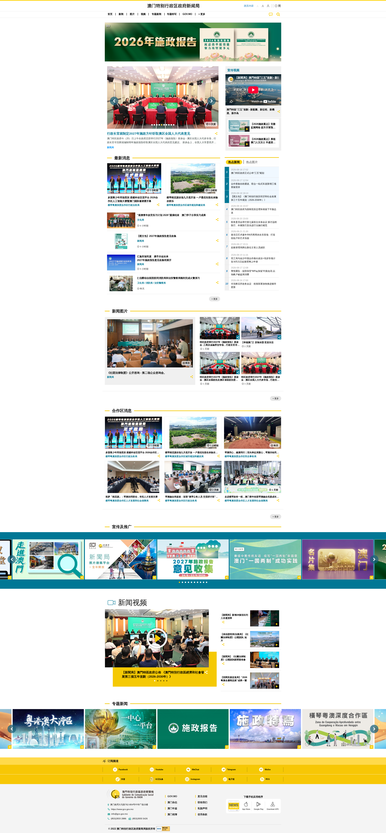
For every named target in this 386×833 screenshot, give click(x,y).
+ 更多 (215, 299)
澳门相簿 (172, 814)
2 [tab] (182, 582)
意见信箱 (202, 796)
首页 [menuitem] (110, 14)
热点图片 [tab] (252, 162)
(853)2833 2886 (118, 818)
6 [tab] (194, 582)
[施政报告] (193, 729)
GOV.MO (172, 796)
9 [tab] (203, 582)
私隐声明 (202, 808)
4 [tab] (188, 582)
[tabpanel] (193, 559)
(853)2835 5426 (140, 818)
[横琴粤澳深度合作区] (338, 729)
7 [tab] (197, 582)
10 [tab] (206, 582)
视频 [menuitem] (143, 14)
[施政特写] (265, 729)
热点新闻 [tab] (234, 162)
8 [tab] (200, 582)
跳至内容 (249, 6)
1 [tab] (179, 582)
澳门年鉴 (172, 808)
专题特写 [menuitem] (172, 14)
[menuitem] (121, 14)
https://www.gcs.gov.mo (122, 809)
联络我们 (202, 802)
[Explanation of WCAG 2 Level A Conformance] (163, 828)
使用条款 (202, 814)
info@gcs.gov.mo (119, 814)
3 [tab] (185, 582)
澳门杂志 (172, 802)
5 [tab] (191, 582)
